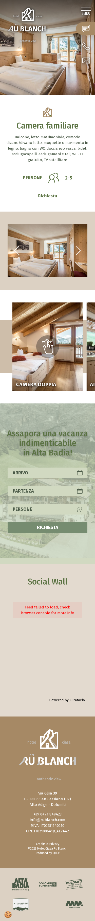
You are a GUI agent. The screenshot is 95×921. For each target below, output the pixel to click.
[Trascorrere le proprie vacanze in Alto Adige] (21, 904)
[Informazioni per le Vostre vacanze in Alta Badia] (21, 884)
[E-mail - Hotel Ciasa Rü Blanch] (86, 60)
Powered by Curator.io (67, 700)
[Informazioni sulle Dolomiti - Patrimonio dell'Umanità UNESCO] (74, 884)
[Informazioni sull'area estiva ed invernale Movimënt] (74, 904)
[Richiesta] (85, 28)
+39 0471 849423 (48, 814)
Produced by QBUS (48, 853)
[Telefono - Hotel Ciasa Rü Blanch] (86, 46)
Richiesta (47, 196)
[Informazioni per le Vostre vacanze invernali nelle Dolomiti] (47, 884)
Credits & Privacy (47, 844)
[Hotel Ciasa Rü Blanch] (27, 24)
